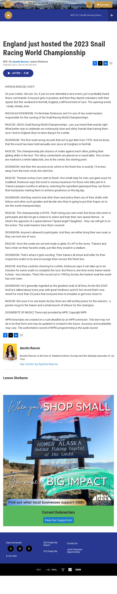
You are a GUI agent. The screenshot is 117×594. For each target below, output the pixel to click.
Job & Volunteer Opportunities (74, 550)
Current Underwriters (58, 512)
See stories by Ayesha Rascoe (39, 364)
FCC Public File (50, 551)
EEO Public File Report (50, 544)
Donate (104, 4)
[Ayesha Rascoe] (10, 353)
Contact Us (72, 543)
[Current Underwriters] (58, 450)
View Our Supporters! (58, 520)
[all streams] (112, 15)
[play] (8, 15)
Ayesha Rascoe (20, 61)
